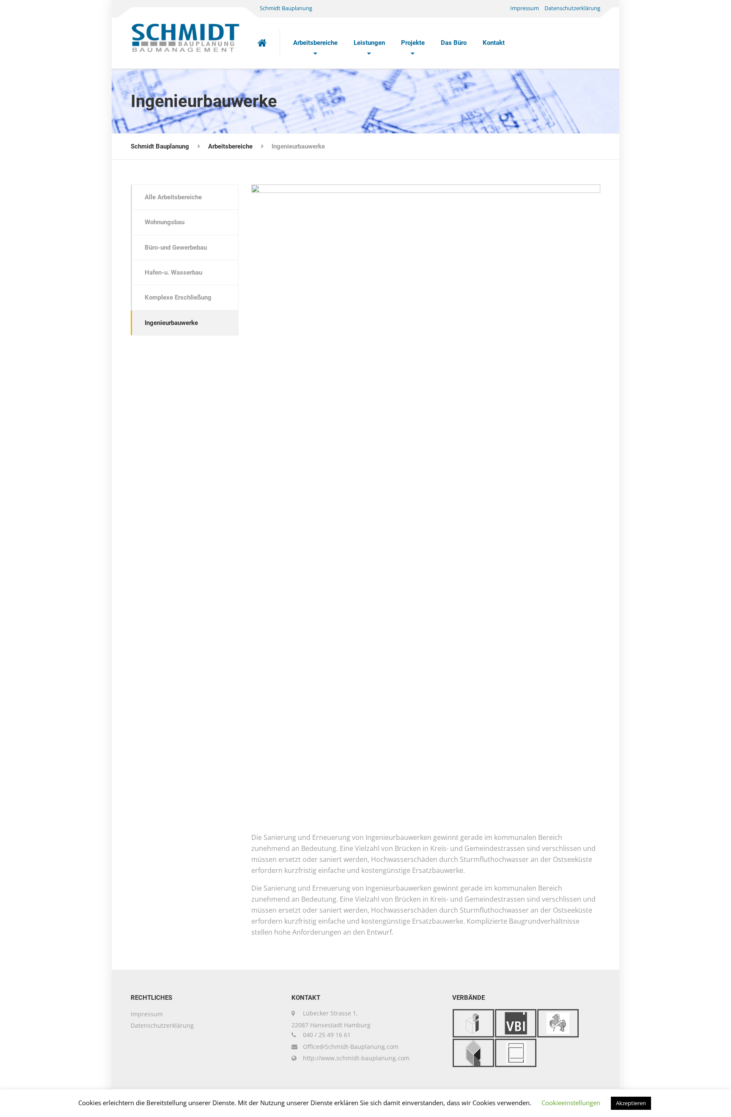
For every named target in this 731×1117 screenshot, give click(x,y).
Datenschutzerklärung (572, 8)
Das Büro (454, 43)
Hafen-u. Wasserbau (173, 272)
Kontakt (494, 43)
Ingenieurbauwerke (171, 323)
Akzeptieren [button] (631, 1103)
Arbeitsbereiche (315, 43)
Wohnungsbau (164, 222)
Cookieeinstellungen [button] (570, 1102)
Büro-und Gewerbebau (176, 247)
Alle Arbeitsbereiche (173, 197)
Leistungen (369, 43)
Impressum (524, 8)
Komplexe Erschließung (178, 297)
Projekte (413, 43)
